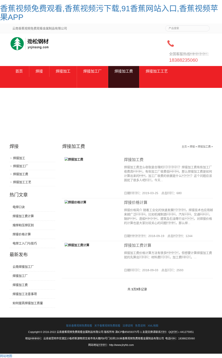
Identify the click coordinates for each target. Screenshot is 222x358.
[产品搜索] (204, 27)
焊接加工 (63, 71)
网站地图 (6, 356)
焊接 (39, 71)
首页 (19, 71)
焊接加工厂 (92, 71)
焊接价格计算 (135, 202)
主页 (184, 146)
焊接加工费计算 (137, 245)
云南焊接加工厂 (23, 266)
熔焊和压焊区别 (23, 225)
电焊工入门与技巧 (25, 243)
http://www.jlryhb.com (121, 345)
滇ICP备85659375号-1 (128, 332)
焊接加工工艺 (157, 71)
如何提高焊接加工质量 (28, 303)
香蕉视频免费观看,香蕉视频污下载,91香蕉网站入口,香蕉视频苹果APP (109, 13)
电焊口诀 (19, 207)
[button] (63, 82)
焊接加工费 (123, 71)
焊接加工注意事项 (25, 294)
